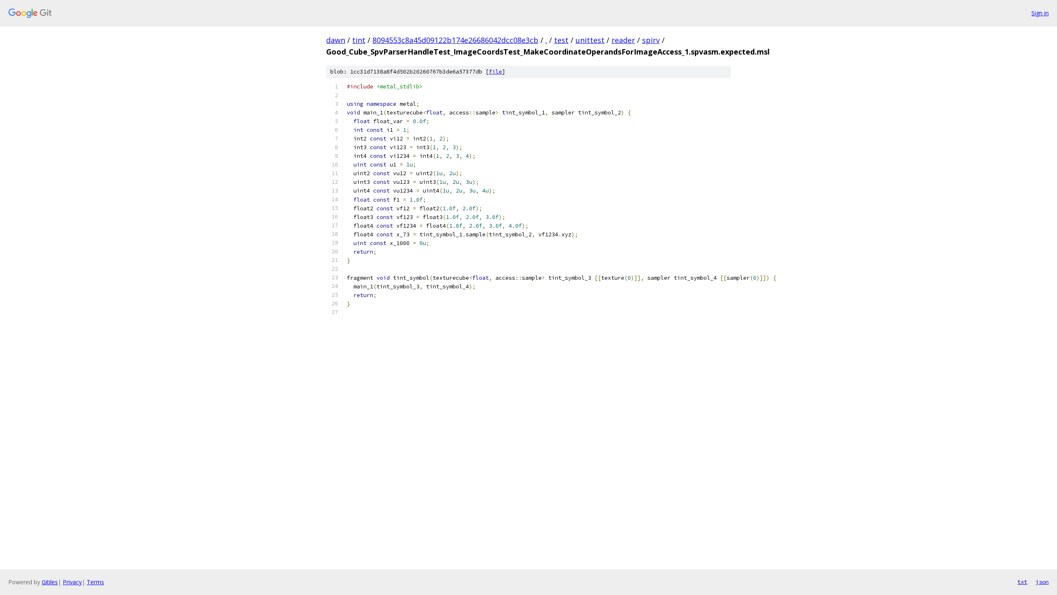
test (561, 40)
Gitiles (50, 582)
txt (1022, 581)
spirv (651, 40)
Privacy (72, 582)
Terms (95, 582)
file (495, 71)
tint (358, 40)
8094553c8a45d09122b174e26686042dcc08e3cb (455, 40)
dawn (335, 40)
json (1042, 581)
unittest (590, 40)
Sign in (1040, 13)
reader (623, 40)
